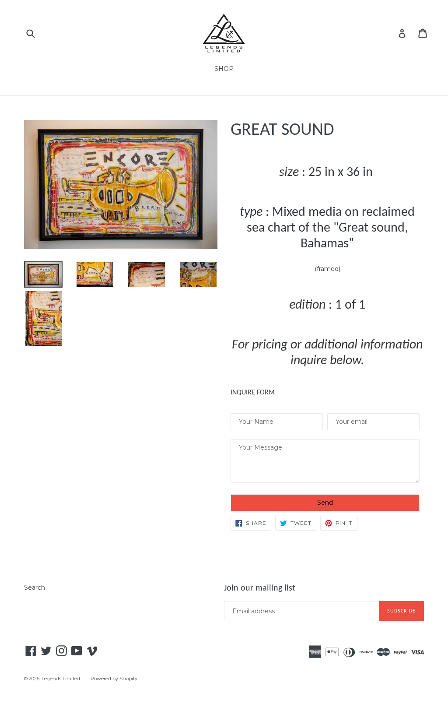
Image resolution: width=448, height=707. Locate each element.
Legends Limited (61, 678)
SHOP (224, 69)
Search (34, 587)
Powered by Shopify (114, 678)
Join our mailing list (259, 588)
